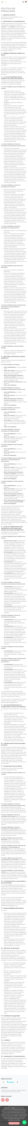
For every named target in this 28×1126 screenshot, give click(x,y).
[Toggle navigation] (2, 2)
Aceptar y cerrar (14, 1123)
